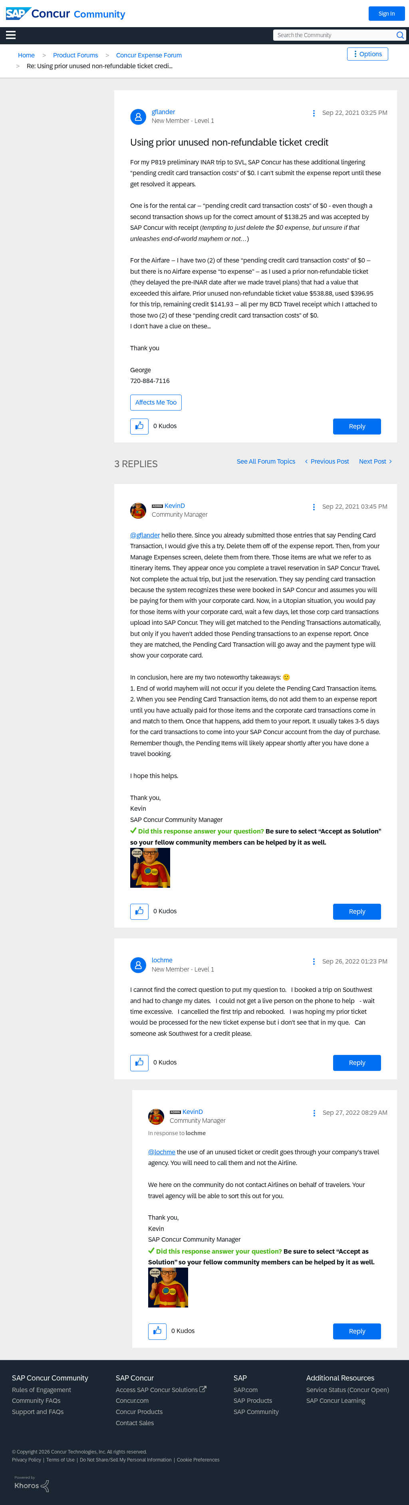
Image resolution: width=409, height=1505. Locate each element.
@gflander (145, 535)
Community (99, 14)
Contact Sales (135, 1423)
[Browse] (15, 35)
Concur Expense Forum (149, 55)
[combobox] (339, 35)
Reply (357, 426)
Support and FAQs (38, 1411)
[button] (314, 113)
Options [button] (370, 54)
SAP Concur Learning (335, 1400)
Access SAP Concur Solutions (157, 1389)
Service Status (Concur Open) (347, 1389)
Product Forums (75, 55)
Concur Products (139, 1411)
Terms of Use (60, 1460)
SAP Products (253, 1400)
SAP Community (256, 1411)
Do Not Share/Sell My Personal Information (126, 1460)
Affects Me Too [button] (156, 402)
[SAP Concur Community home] (38, 13)
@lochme (161, 1152)
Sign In (387, 13)
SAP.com (246, 1389)
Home (26, 55)
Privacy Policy (26, 1460)
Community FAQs (36, 1400)
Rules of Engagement (41, 1389)
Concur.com (132, 1400)
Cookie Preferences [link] (198, 1460)
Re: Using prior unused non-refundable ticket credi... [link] (100, 66)
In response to (177, 1133)
